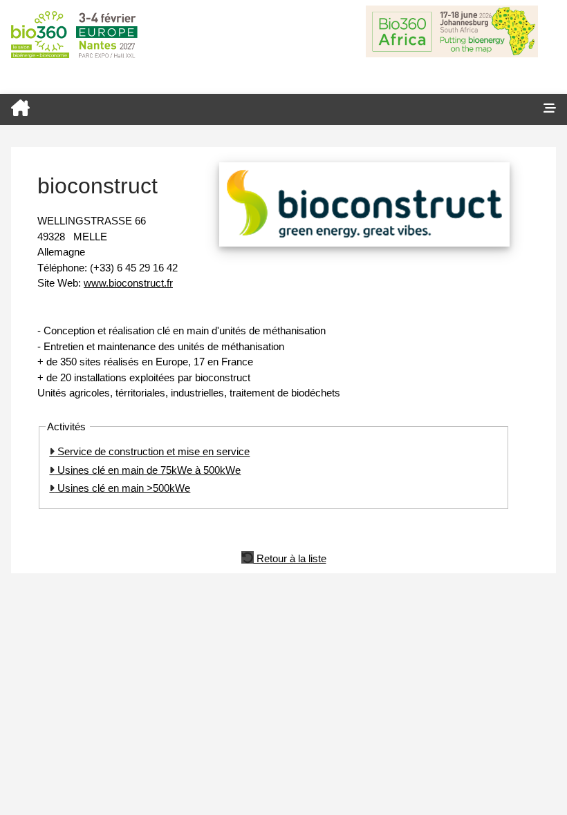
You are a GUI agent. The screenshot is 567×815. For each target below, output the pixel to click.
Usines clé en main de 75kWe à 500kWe (148, 470)
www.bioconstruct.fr (128, 283)
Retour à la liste (290, 557)
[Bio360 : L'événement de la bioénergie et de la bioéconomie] (266, 109)
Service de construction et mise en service (152, 451)
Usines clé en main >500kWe (122, 488)
